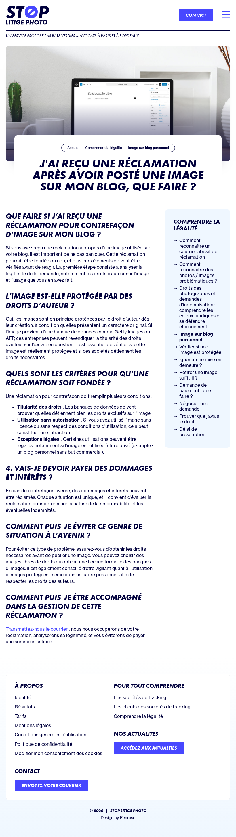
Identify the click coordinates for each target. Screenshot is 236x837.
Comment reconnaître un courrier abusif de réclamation (198, 249)
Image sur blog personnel (196, 336)
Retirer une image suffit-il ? (198, 375)
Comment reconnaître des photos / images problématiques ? (198, 273)
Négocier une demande (193, 406)
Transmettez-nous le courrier (37, 629)
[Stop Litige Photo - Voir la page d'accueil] (27, 15)
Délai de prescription (192, 431)
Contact (27, 771)
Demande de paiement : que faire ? (195, 390)
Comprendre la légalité (197, 225)
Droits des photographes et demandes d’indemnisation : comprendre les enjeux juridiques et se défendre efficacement (200, 307)
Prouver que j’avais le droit (199, 418)
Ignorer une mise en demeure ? (200, 362)
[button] (226, 15)
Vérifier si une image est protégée (200, 349)
